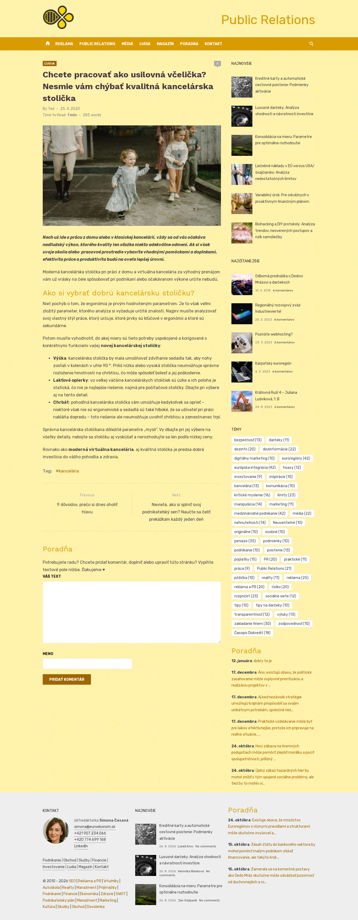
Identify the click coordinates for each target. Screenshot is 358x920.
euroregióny (296, 458)
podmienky (276, 541)
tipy (241, 605)
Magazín (165, 44)
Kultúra (49, 907)
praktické (295, 559)
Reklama (64, 44)
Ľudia (144, 44)
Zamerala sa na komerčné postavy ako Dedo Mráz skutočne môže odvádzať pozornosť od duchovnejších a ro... (271, 875)
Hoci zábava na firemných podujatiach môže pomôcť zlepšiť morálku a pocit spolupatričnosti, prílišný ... (272, 752)
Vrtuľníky (111, 881)
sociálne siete (280, 596)
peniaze (245, 541)
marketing (281, 504)
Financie (99, 860)
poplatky (245, 559)
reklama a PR (249, 587)
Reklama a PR (89, 881)
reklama (297, 578)
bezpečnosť (248, 440)
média (302, 513)
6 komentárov (283, 290)
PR (270, 559)
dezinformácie (279, 449)
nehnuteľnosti (250, 522)
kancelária (69, 471)
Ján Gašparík (187, 900)
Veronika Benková (191, 871)
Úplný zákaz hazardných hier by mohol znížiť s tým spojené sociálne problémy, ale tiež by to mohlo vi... (272, 777)
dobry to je (263, 661)
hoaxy (292, 467)
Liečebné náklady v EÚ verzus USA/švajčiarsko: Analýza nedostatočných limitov (284, 172)
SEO (72, 881)
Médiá (127, 44)
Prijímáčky (108, 887)
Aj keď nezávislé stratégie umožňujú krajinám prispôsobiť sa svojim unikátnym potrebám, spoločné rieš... (266, 703)
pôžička (244, 578)
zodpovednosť (294, 623)
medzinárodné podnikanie (259, 513)
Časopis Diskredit (252, 633)
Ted (51, 109)
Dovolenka (96, 907)
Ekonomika (89, 894)
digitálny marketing (254, 458)
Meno (48, 654)
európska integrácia (255, 467)
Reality (68, 887)
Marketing (108, 900)
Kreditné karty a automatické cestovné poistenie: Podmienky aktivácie (281, 85)
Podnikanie (52, 860)
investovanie (248, 477)
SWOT (121, 894)
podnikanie (247, 550)
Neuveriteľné (287, 522)
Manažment (87, 887)
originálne (246, 532)
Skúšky (63, 907)
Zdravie (107, 894)
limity (286, 495)
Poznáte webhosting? (274, 334)
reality (270, 578)
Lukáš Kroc (185, 846)
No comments (206, 846)
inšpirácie (281, 477)
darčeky (279, 440)
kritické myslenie (252, 495)
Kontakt (213, 44)
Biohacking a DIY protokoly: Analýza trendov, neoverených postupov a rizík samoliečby (285, 230)
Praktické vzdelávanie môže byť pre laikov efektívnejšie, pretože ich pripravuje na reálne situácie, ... (272, 728)
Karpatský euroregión (273, 363)
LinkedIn (81, 846)
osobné (275, 532)
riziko (280, 587)
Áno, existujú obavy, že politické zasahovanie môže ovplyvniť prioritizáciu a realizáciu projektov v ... (271, 679)
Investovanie (54, 867)
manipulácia (248, 504)
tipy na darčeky (272, 605)
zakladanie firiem (252, 623)
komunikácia (280, 486)
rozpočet (246, 596)
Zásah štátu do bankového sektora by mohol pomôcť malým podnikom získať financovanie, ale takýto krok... (271, 851)
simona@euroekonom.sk (94, 827)
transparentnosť (252, 614)
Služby (84, 860)
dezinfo (245, 449)
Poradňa (189, 44)
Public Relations (97, 44)
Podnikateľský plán (59, 900)
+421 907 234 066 (90, 833)
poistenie (278, 550)
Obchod (69, 860)
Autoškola (51, 887)
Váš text (52, 576)
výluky (286, 614)
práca (242, 568)
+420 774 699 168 (90, 839)
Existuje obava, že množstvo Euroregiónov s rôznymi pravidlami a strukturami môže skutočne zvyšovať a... (269, 826)
